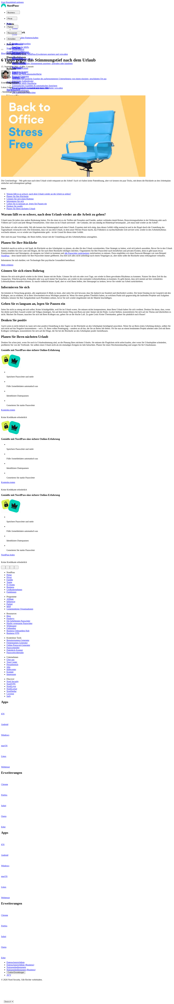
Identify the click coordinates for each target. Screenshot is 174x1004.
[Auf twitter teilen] (3, 567)
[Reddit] (2, 993)
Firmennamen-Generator (17, 643)
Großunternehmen (14, 589)
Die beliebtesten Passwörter (18, 621)
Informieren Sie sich (15, 201)
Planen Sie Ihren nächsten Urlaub (21, 208)
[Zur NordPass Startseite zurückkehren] (10, 7)
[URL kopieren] (16, 567)
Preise (9, 23)
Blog (3, 53)
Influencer (11, 601)
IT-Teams (11, 585)
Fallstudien (11, 628)
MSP (9, 606)
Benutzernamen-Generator (18, 640)
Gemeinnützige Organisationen (20, 609)
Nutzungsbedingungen (16, 967)
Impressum (11, 674)
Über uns (10, 659)
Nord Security (13, 681)
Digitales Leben (12, 53)
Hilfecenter (11, 669)
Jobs (8, 667)
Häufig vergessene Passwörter (19, 623)
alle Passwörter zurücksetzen (77, 253)
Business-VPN (13, 633)
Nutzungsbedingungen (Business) (21, 970)
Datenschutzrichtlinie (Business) (20, 965)
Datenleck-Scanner (15, 650)
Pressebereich (12, 664)
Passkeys (10, 618)
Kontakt (10, 672)
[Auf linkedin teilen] (12, 567)
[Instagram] (2, 995)
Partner (10, 604)
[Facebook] (2, 987)
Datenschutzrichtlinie (16, 962)
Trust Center (12, 662)
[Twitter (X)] (2, 984)
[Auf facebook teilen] (7, 567)
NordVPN (11, 684)
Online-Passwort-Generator (18, 645)
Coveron (10, 694)
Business (10, 587)
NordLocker (12, 689)
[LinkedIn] (2, 998)
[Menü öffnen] (2, 49)
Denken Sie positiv (15, 206)
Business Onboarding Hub (18, 631)
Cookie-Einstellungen (16, 972)
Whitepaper (11, 626)
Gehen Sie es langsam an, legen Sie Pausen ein (27, 204)
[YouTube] (2, 990)
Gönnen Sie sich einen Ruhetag (20, 199)
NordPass (5, 255)
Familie (10, 580)
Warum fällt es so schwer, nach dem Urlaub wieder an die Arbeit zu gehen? (39, 194)
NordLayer (11, 686)
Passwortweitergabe (15, 652)
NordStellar (11, 691)
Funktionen (11, 592)
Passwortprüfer (13, 647)
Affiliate (10, 599)
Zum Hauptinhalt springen (12, 2)
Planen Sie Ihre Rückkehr (18, 196)
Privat (9, 577)
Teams (9, 582)
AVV (9, 975)
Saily (9, 696)
